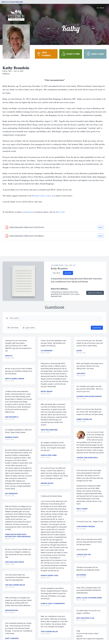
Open (100, 227)
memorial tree (28, 212)
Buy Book (68, 273)
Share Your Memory (95, 293)
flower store (60, 212)
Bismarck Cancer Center (41, 195)
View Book (56, 273)
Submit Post (97, 328)
